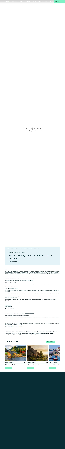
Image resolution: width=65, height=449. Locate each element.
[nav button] (56, 353)
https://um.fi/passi (30, 280)
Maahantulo (23, 252)
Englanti (19, 252)
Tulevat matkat (14, 1)
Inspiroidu (46, 1)
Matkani (51, 1)
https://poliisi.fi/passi (14, 282)
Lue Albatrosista (40, 1)
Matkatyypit (20, 1)
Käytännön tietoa (27, 1)
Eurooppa (15, 252)
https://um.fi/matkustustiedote (29, 313)
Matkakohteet (34, 1)
